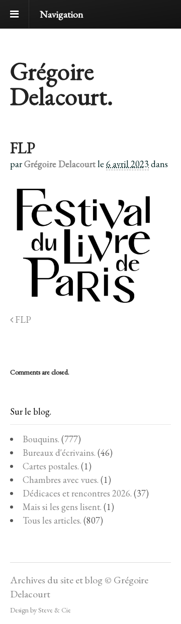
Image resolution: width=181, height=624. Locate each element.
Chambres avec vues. (61, 479)
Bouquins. (41, 439)
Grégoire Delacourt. (61, 83)
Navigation (61, 14)
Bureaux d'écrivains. (59, 452)
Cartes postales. (51, 466)
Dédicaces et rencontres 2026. (77, 493)
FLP (22, 319)
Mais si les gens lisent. (62, 507)
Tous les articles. (52, 520)
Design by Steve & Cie (40, 609)
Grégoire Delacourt (60, 164)
